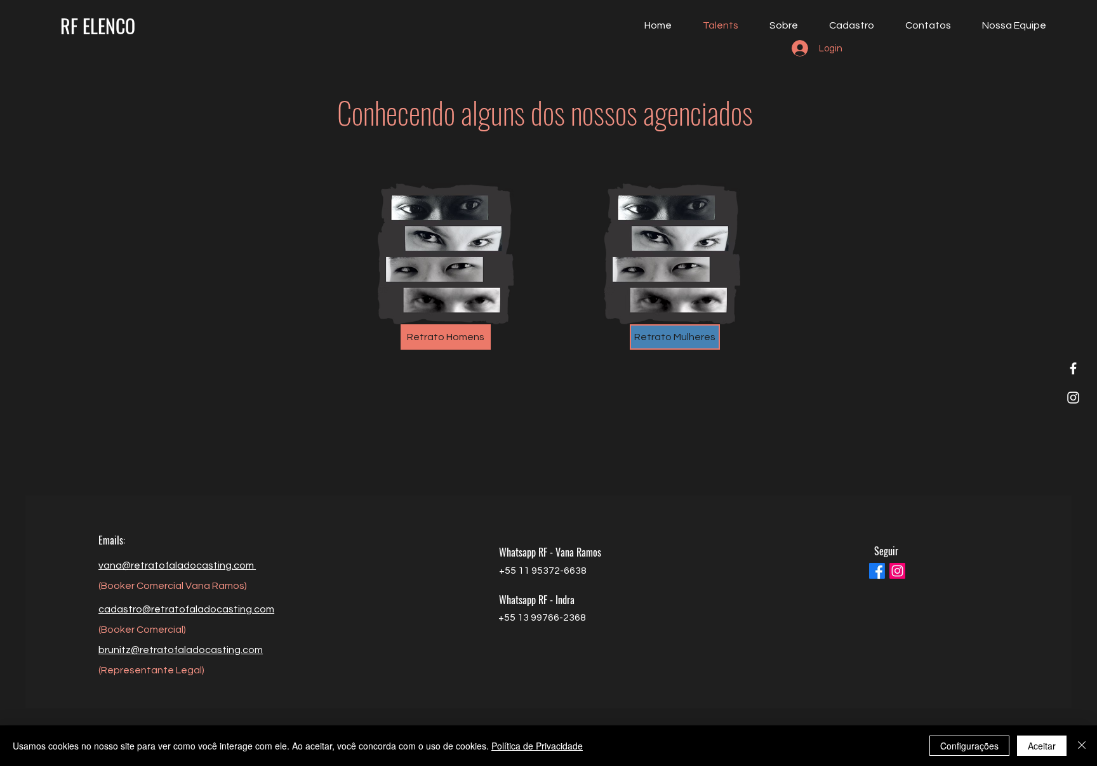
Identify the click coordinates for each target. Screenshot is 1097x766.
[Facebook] (1073, 368)
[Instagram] (1073, 398)
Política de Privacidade (537, 745)
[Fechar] (1081, 746)
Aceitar (1042, 745)
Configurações (969, 745)
